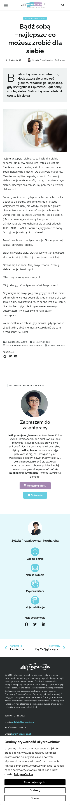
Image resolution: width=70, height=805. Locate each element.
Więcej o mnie (35, 558)
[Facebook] (26, 624)
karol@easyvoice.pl (21, 733)
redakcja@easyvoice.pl (22, 721)
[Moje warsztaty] (35, 584)
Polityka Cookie (23, 774)
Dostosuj (35, 790)
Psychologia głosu (35, 18)
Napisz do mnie (35, 574)
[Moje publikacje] (35, 600)
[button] (6, 5)
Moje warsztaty (35, 591)
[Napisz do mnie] (35, 568)
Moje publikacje (35, 607)
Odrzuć (35, 798)
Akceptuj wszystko (35, 782)
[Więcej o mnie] (35, 551)
